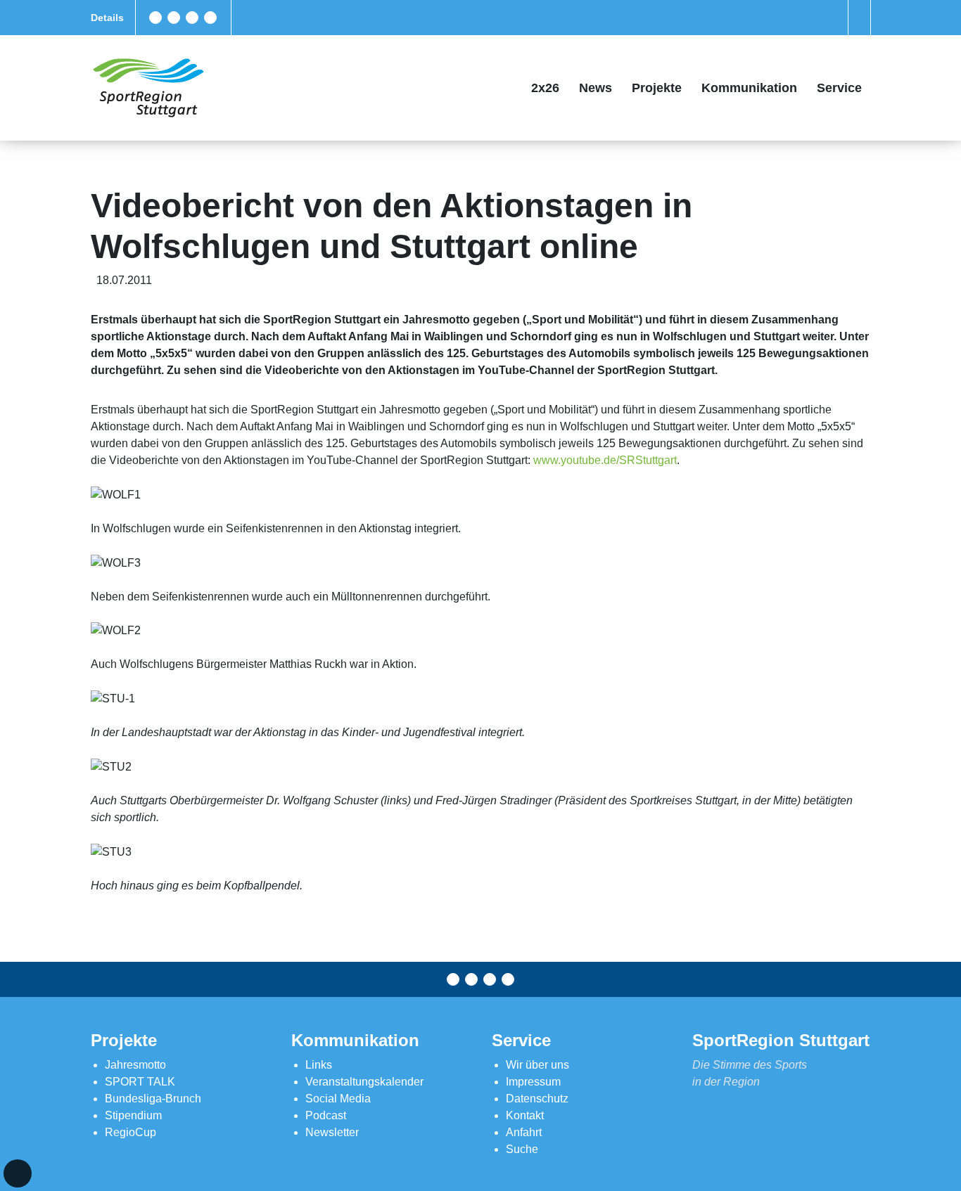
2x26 (545, 88)
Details (107, 17)
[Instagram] (192, 17)
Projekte (657, 88)
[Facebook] (155, 17)
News (595, 88)
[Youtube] (210, 17)
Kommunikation (749, 88)
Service (839, 88)
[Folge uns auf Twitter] (173, 17)
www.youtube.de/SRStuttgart (605, 460)
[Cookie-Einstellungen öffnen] (18, 1173)
